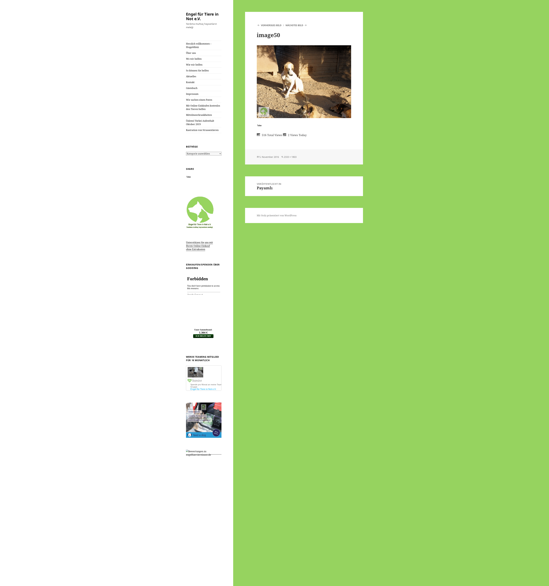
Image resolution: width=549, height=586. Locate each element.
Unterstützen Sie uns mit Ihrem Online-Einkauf (199, 246)
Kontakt (190, 82)
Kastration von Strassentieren (202, 130)
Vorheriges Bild (271, 25)
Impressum (192, 94)
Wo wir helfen (194, 58)
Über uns (191, 53)
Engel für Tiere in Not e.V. (202, 16)
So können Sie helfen (197, 70)
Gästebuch (191, 88)
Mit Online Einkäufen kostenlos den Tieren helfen (203, 107)
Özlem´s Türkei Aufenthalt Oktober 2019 (200, 122)
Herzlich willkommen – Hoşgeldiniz (198, 45)
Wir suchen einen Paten (199, 99)
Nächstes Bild (294, 25)
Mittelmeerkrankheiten (199, 115)
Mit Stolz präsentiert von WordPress (277, 215)
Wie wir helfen (194, 64)
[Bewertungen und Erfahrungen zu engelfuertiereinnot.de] (203, 452)
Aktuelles (191, 76)
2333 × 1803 (290, 156)
